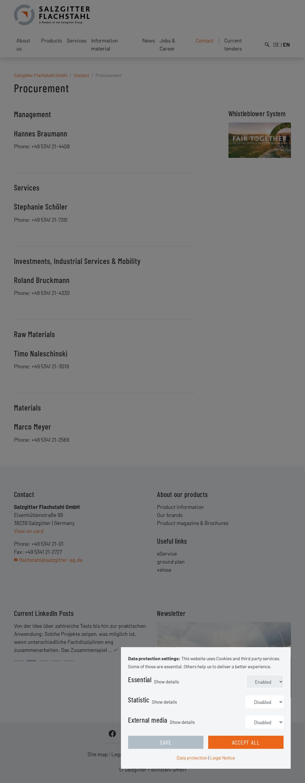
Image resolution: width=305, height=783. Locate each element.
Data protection (192, 757)
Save (165, 742)
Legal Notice (222, 757)
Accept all (246, 742)
